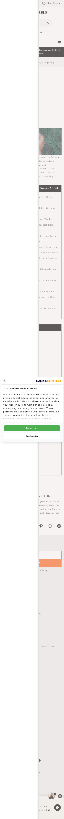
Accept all (32, 428)
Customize (32, 436)
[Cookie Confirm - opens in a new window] (48, 381)
